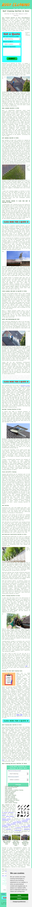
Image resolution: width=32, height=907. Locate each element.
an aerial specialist (8, 812)
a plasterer (18, 827)
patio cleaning (10, 816)
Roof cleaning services (8, 746)
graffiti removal (17, 687)
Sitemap (3, 894)
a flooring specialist (21, 821)
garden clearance (17, 822)
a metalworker (18, 830)
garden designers (11, 823)
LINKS (17, 8)
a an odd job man (25, 826)
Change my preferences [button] (19, 901)
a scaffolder (25, 820)
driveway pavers (6, 825)
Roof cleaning (5, 385)
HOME (14, 8)
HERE (26, 666)
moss (9, 119)
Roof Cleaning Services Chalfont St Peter (14, 763)
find (6, 727)
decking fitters (6, 818)
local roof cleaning (24, 688)
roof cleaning (9, 191)
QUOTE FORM (19, 714)
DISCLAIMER (28, 8)
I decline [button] (19, 898)
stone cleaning (25, 692)
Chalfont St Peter (25, 385)
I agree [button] (19, 895)
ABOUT (20, 8)
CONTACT (23, 8)
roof (24, 293)
